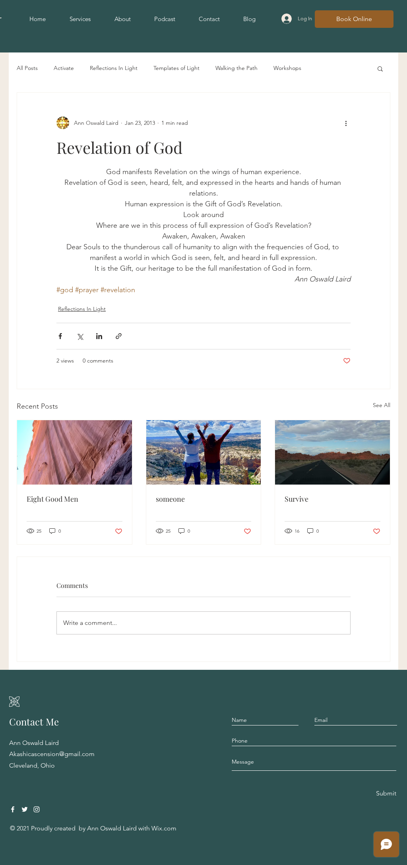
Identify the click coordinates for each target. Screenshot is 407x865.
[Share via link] (118, 336)
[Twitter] (25, 809)
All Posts (27, 68)
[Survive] (332, 452)
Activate (64, 68)
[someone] (203, 452)
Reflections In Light (114, 68)
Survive (296, 499)
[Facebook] (13, 809)
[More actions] (346, 123)
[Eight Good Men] (74, 452)
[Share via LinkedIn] (99, 336)
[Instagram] (37, 809)
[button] (380, 68)
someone (170, 499)
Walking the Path (236, 68)
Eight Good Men (52, 499)
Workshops (287, 68)
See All (381, 405)
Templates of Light (176, 68)
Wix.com (163, 828)
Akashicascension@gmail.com (52, 754)
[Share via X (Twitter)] (79, 336)
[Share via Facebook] (60, 336)
